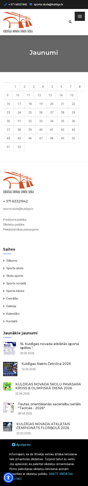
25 (30, 112)
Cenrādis (12, 298)
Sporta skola (14, 268)
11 (28, 95)
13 (50, 95)
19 (41, 104)
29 (73, 112)
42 (62, 129)
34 (51, 121)
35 (62, 121)
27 (51, 112)
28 (62, 112)
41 (51, 129)
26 (41, 112)
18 (30, 104)
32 (30, 121)
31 (19, 121)
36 (73, 121)
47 (41, 138)
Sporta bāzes (15, 291)
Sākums (11, 260)
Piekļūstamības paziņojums (21, 229)
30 (8, 121)
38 (19, 129)
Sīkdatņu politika (13, 224)
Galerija (11, 306)
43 (73, 129)
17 (19, 104)
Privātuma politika (14, 219)
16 (8, 104)
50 (73, 138)
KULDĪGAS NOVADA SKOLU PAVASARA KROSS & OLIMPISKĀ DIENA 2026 (48, 386)
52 (19, 147)
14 (61, 95)
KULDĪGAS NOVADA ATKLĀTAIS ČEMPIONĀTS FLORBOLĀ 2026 (43, 426)
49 (62, 138)
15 (71, 95)
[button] (8, 477)
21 (62, 104)
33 (41, 121)
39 (30, 129)
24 (19, 112)
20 (51, 104)
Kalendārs (13, 314)
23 (8, 112)
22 (73, 104)
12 (39, 95)
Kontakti (11, 321)
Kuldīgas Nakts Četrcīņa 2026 (46, 364)
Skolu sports (14, 276)
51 (8, 147)
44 (8, 138)
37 (8, 129)
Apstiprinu (23, 445)
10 (17, 95)
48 (51, 138)
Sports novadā (16, 283)
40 (41, 129)
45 (19, 138)
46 (30, 138)
